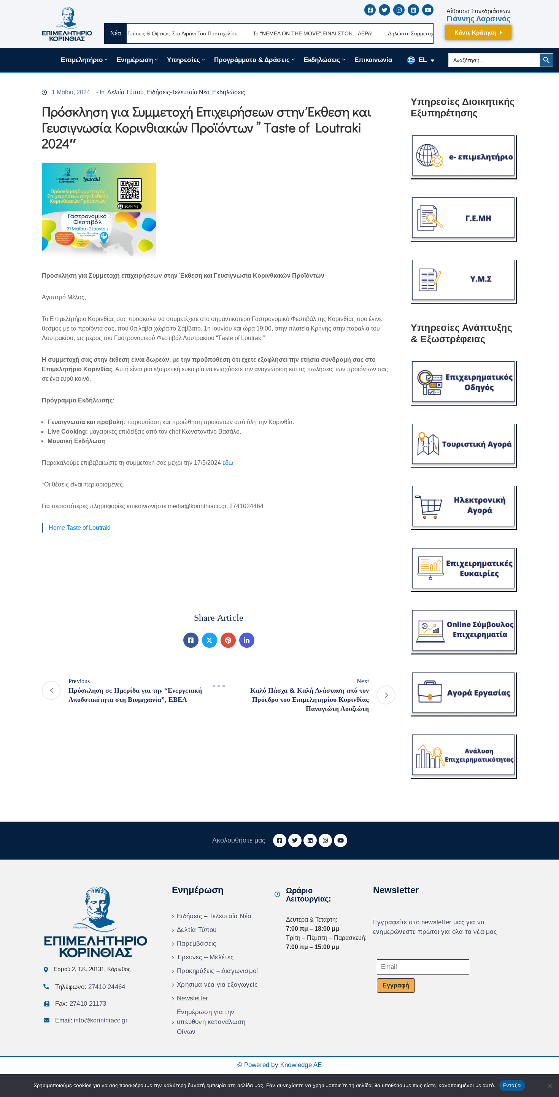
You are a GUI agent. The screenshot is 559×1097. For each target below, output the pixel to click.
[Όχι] (549, 1085)
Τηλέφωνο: (90, 986)
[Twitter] (209, 640)
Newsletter (192, 998)
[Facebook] (191, 640)
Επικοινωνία (373, 60)
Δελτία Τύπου (125, 92)
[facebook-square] (370, 10)
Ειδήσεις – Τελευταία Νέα (214, 916)
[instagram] (399, 10)
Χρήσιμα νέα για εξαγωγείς (217, 984)
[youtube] (428, 10)
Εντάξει (512, 1085)
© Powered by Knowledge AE (279, 1064)
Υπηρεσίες (183, 60)
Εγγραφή (396, 985)
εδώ (227, 462)
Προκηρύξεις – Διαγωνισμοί (217, 971)
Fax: (80, 1003)
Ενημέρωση (135, 60)
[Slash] (218, 685)
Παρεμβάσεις (196, 943)
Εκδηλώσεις (322, 60)
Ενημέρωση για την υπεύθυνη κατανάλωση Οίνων (211, 1021)
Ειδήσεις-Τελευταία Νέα (178, 92)
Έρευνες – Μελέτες (205, 957)
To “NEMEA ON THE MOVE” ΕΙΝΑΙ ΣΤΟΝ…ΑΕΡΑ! (286, 33)
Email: (91, 1020)
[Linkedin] (246, 640)
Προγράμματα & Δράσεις (252, 60)
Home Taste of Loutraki (80, 528)
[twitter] (384, 10)
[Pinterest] (228, 640)
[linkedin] (413, 10)
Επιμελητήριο (82, 60)
